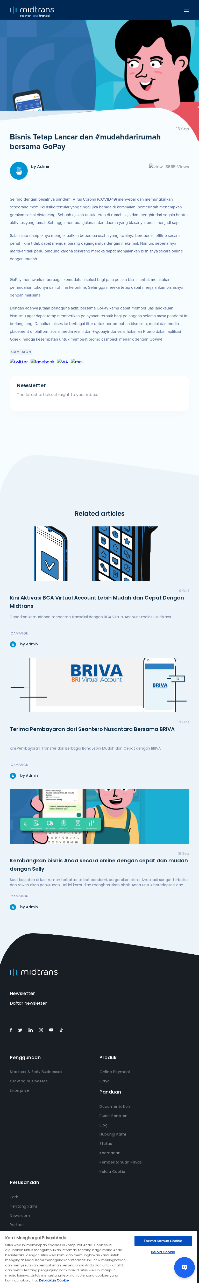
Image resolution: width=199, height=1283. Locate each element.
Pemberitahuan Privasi (121, 1162)
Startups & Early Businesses (36, 1071)
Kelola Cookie (112, 1171)
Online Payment (115, 1071)
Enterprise (19, 1090)
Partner (17, 1224)
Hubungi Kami (113, 1134)
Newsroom (20, 1215)
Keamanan (110, 1152)
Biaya (105, 1081)
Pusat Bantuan (114, 1115)
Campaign (21, 352)
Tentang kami (23, 1206)
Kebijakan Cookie (54, 1280)
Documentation (115, 1106)
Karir (14, 1197)
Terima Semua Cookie (163, 1240)
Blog (104, 1125)
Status (106, 1143)
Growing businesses (29, 1081)
